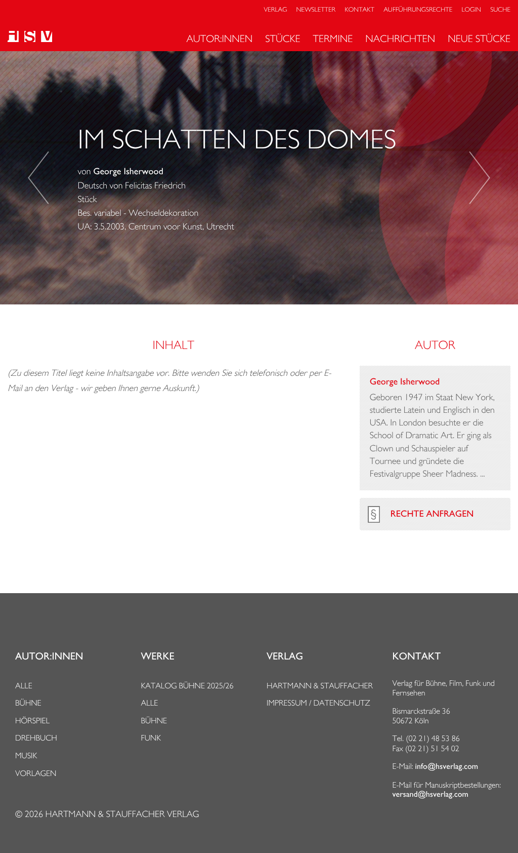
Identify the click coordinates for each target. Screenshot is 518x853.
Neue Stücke (479, 38)
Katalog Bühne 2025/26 (187, 685)
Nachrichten (400, 38)
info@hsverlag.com (447, 766)
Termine (333, 38)
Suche (500, 10)
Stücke (282, 38)
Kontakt (359, 10)
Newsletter (316, 10)
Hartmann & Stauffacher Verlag (122, 814)
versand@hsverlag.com (430, 794)
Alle (23, 685)
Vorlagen (36, 773)
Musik (26, 755)
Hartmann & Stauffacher (320, 685)
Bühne (28, 703)
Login (471, 10)
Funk (151, 738)
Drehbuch (36, 738)
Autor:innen (219, 38)
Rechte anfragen (432, 514)
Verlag (275, 10)
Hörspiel (32, 720)
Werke (158, 656)
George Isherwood (128, 171)
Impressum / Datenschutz (318, 703)
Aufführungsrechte (417, 10)
